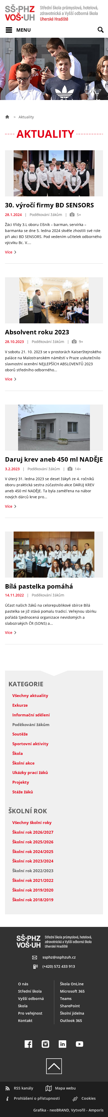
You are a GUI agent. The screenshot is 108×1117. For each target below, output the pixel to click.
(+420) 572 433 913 (58, 966)
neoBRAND (59, 1110)
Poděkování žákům (31, 724)
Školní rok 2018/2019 (32, 899)
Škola (17, 753)
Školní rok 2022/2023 (32, 870)
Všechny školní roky (32, 822)
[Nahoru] (54, 1066)
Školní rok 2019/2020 (32, 890)
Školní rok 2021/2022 (32, 880)
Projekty (20, 782)
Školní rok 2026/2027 (32, 832)
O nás (23, 983)
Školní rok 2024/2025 (32, 851)
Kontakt (25, 1020)
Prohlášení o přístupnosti (37, 1098)
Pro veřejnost (30, 1013)
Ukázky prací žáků (30, 772)
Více (9, 252)
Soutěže (20, 734)
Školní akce (23, 763)
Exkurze (20, 705)
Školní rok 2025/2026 (32, 841)
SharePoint (70, 1005)
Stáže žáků (22, 791)
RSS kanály (23, 1088)
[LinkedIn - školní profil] (62, 1044)
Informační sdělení (31, 714)
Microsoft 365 (72, 991)
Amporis (96, 1110)
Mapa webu (65, 1088)
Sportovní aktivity (30, 743)
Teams (66, 998)
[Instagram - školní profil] (45, 1044)
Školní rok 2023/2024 (32, 861)
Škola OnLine (72, 983)
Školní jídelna (72, 1013)
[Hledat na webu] (103, 33)
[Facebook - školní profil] (28, 1044)
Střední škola (30, 991)
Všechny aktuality (30, 695)
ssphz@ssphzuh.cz (59, 957)
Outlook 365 (71, 1020)
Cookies (89, 1098)
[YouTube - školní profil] (79, 1044)
